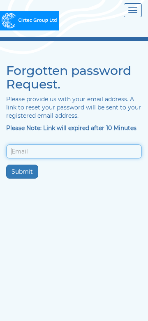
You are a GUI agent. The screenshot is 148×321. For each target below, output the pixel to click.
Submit (22, 171)
